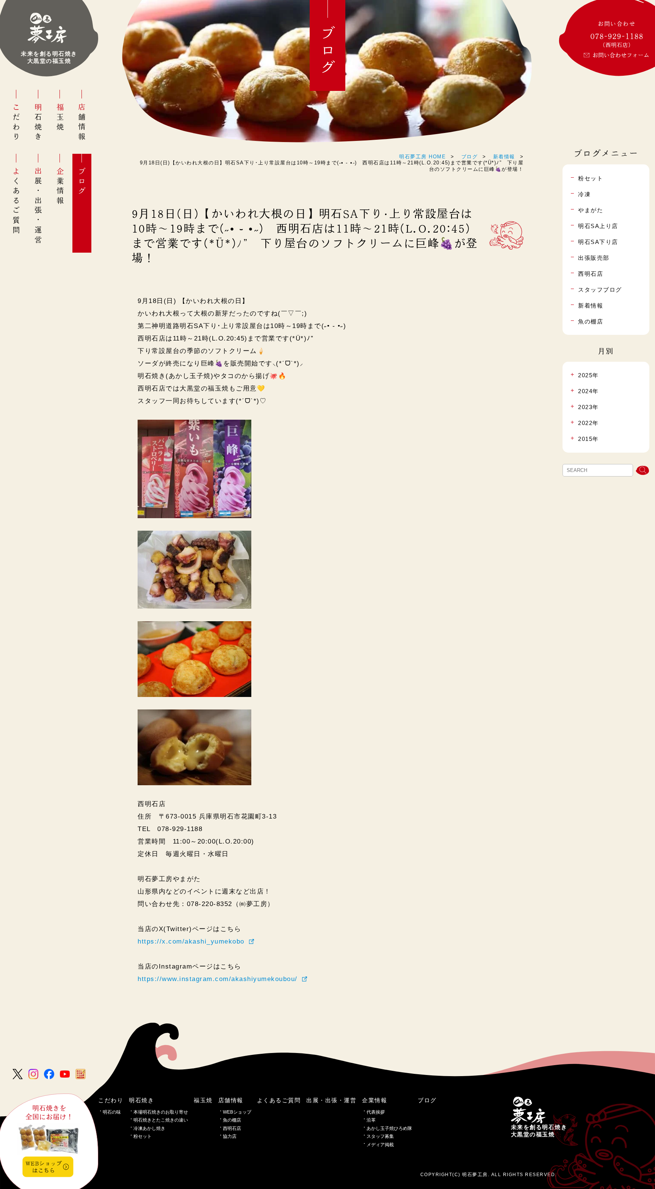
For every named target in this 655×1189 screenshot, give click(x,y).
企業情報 (60, 186)
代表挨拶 (376, 1112)
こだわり (16, 122)
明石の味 (112, 1112)
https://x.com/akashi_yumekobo (191, 941)
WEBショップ (237, 1112)
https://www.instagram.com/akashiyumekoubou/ (218, 978)
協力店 (230, 1136)
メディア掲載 (380, 1144)
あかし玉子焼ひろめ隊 (389, 1128)
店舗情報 (82, 122)
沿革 (371, 1120)
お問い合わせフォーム (620, 55)
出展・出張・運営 (38, 206)
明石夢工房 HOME (422, 156)
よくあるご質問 (16, 201)
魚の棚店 (232, 1120)
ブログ (82, 182)
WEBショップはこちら (43, 1166)
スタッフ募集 (380, 1136)
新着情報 (504, 156)
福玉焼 (60, 118)
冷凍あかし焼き (149, 1128)
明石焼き (38, 122)
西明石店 (232, 1128)
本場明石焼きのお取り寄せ (160, 1112)
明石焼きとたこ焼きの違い (160, 1120)
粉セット (142, 1136)
